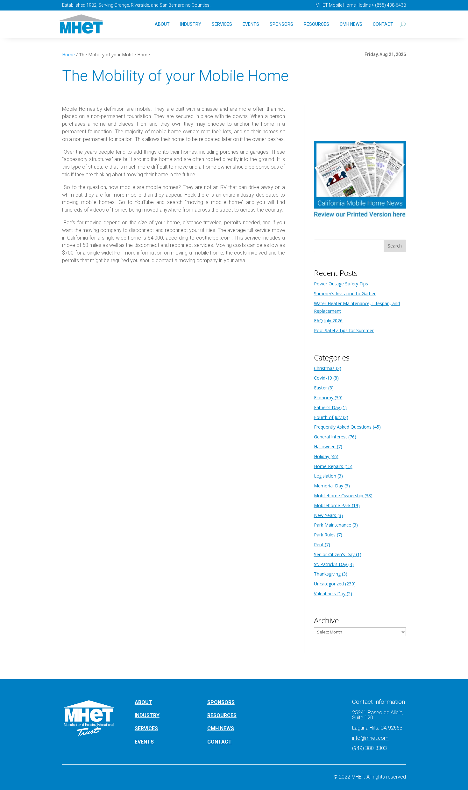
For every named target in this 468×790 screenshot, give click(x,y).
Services (222, 24)
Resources (316, 24)
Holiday (321, 456)
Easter (320, 388)
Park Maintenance (332, 525)
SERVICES (146, 728)
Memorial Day (328, 486)
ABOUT (143, 702)
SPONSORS (221, 702)
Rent (318, 545)
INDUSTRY (147, 715)
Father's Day (327, 407)
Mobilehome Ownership (338, 496)
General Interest (330, 437)
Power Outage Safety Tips (341, 284)
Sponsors (281, 24)
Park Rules (325, 535)
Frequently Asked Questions (343, 427)
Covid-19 (323, 378)
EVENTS (144, 742)
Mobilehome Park (332, 505)
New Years (325, 515)
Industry (190, 24)
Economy (323, 398)
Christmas (324, 368)
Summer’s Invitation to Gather (345, 293)
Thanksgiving (327, 574)
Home (68, 55)
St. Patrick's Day (330, 564)
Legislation (325, 476)
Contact (383, 24)
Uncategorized (329, 584)
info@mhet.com (370, 738)
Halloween (325, 447)
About (162, 24)
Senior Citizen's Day (334, 554)
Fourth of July (328, 417)
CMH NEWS (351, 24)
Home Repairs (328, 466)
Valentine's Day (329, 594)
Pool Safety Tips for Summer (344, 330)
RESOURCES (222, 715)
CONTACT (219, 742)
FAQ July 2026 (328, 321)
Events (251, 24)
